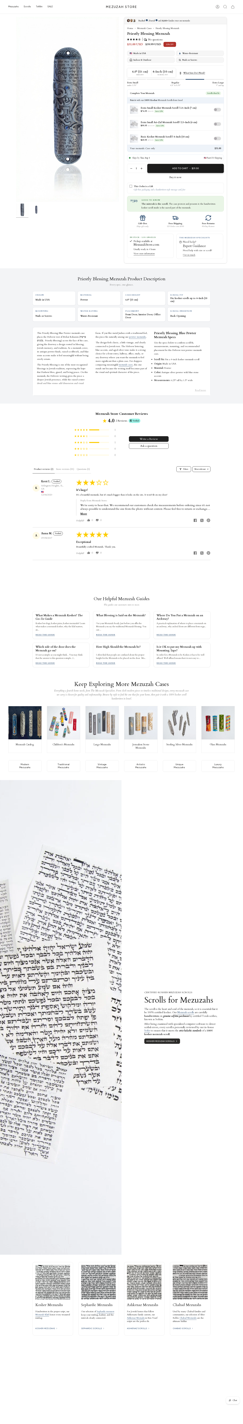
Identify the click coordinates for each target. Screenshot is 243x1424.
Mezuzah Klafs (42, 1314)
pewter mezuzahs (137, 336)
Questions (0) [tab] (83, 469)
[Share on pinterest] (208, 521)
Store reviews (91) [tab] (65, 469)
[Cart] (233, 7)
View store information (144, 253)
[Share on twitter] (202, 521)
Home (130, 28)
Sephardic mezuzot (105, 1311)
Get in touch (189, 254)
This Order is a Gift (143, 186)
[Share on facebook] (195, 520)
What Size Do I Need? (194, 73)
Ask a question (148, 446)
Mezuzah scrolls (185, 1012)
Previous (16, 109)
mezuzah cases (126, 364)
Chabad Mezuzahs (188, 1317)
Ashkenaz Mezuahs (136, 1317)
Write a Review (149, 439)
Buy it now (175, 177)
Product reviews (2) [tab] (43, 469)
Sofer (147, 1030)
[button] (13, 7)
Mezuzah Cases (144, 28)
